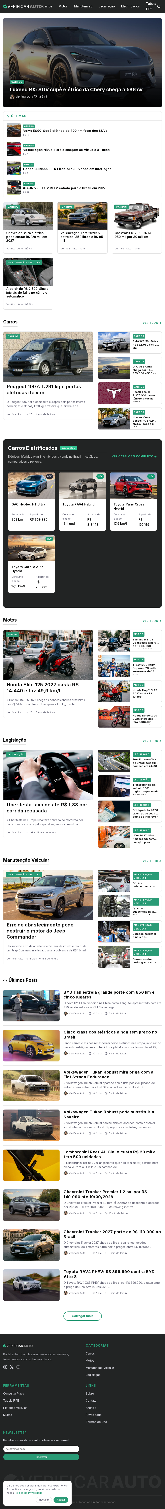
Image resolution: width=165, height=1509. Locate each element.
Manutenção (83, 6)
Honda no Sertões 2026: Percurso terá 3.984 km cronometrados (145, 720)
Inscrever (41, 1457)
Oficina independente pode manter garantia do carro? (146, 887)
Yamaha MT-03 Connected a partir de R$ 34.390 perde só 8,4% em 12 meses (145, 646)
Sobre (90, 1393)
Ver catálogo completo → (134, 456)
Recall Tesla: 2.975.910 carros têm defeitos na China (144, 396)
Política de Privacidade (28, 1492)
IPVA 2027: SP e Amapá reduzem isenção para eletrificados (143, 840)
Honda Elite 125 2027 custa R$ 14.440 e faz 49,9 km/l (43, 688)
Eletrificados (130, 6)
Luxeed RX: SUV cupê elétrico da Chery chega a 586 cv (76, 89)
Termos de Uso (96, 1422)
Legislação (107, 6)
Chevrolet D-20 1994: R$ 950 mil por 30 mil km (134, 235)
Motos (63, 6)
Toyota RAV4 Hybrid (78, 504)
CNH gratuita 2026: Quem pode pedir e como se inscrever (146, 813)
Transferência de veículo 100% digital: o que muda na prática (146, 789)
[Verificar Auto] (22, 6)
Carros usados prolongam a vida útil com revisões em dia (144, 964)
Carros (47, 6)
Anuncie (91, 1407)
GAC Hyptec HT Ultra (28, 504)
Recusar (44, 1499)
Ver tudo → (152, 322)
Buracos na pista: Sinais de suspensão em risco (144, 938)
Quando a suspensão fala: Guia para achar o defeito (144, 913)
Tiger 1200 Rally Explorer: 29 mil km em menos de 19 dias (146, 669)
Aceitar (61, 1499)
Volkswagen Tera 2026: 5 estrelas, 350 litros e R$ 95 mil (82, 237)
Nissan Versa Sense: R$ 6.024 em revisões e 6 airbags (144, 422)
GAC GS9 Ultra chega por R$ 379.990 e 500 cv (144, 370)
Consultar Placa (13, 1393)
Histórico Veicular (15, 1407)
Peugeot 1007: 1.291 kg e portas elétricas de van (44, 389)
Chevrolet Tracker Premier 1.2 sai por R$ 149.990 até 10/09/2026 (105, 1194)
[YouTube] (18, 1368)
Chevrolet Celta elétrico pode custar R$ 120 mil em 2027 (26, 237)
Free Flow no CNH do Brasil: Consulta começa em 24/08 (146, 763)
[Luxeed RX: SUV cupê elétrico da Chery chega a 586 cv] (82, 62)
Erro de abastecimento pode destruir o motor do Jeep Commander (40, 931)
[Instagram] (5, 1368)
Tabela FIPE (11, 1400)
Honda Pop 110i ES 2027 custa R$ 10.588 (145, 693)
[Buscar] (159, 6)
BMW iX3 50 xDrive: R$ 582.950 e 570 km (146, 344)
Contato (91, 1400)
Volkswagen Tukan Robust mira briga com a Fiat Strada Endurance (109, 1074)
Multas (7, 1414)
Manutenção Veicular (24, 262)
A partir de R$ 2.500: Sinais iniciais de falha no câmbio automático (27, 292)
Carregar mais (82, 1316)
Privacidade (94, 1414)
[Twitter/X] (12, 1368)
